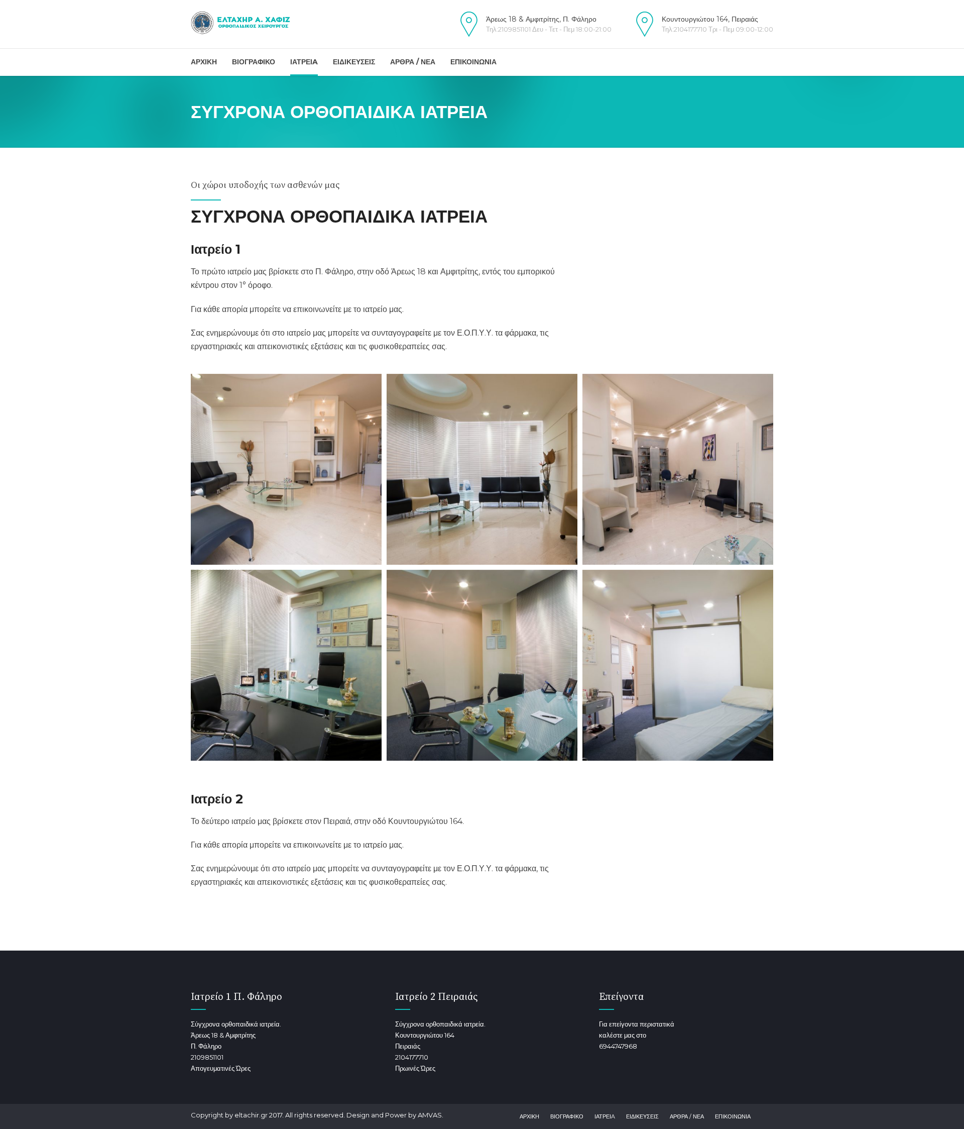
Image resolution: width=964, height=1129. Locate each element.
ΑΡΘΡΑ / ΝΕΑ (412, 61)
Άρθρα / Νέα (687, 1116)
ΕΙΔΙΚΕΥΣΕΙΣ (354, 61)
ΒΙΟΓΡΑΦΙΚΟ (253, 61)
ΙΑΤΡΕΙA (304, 61)
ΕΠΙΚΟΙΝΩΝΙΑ (473, 61)
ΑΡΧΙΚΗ (204, 61)
